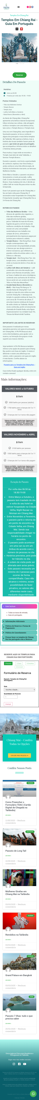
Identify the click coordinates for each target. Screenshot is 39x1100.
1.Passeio (8, 663)
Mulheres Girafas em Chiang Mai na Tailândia (17, 892)
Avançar (8, 704)
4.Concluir (19, 667)
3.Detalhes (30, 663)
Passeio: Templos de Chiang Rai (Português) (15, 679)
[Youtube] (30, 7)
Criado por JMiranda (20, 1098)
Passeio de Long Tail (15, 850)
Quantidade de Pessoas (12, 693)
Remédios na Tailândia (16, 934)
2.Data (19, 663)
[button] (18, 7)
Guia (5, 686)
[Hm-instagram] (28, 7)
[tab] (19, 606)
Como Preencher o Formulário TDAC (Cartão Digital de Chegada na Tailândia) (18, 806)
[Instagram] (17, 29)
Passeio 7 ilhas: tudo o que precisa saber (19, 1017)
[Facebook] (32, 7)
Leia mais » (8, 815)
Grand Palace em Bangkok (18, 975)
